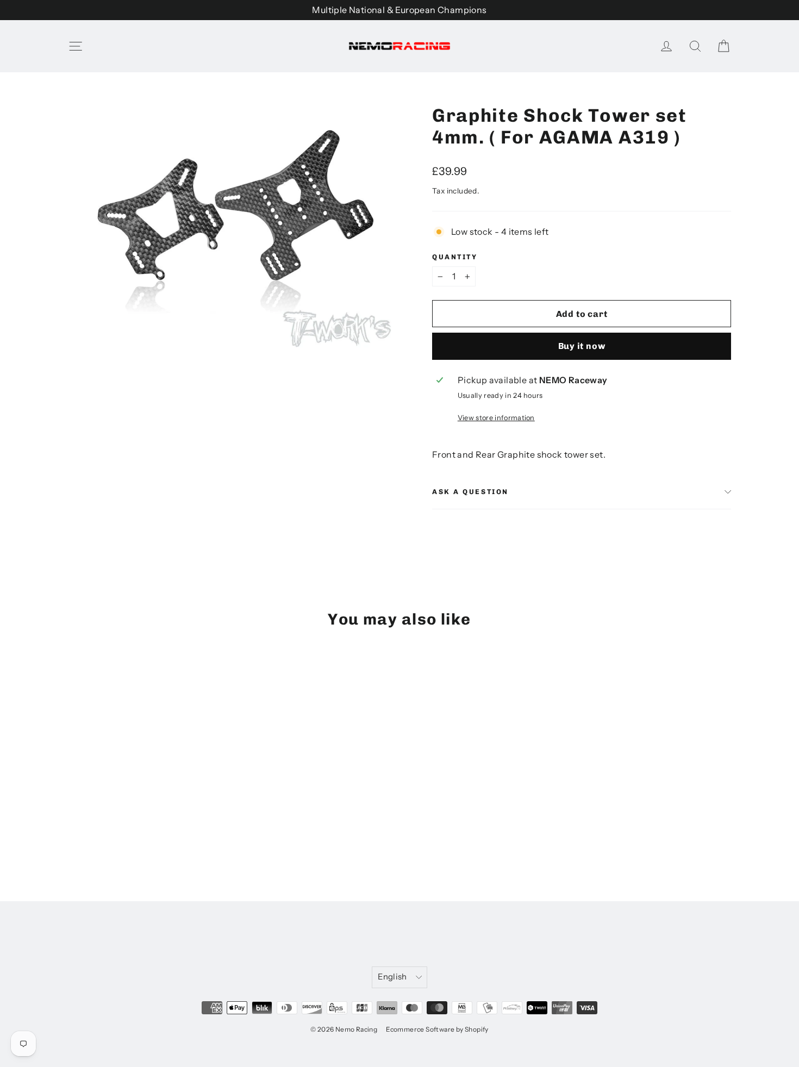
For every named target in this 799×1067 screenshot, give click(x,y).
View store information (496, 418)
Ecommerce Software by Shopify (437, 1029)
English (392, 977)
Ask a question (470, 492)
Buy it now (582, 346)
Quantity (454, 257)
